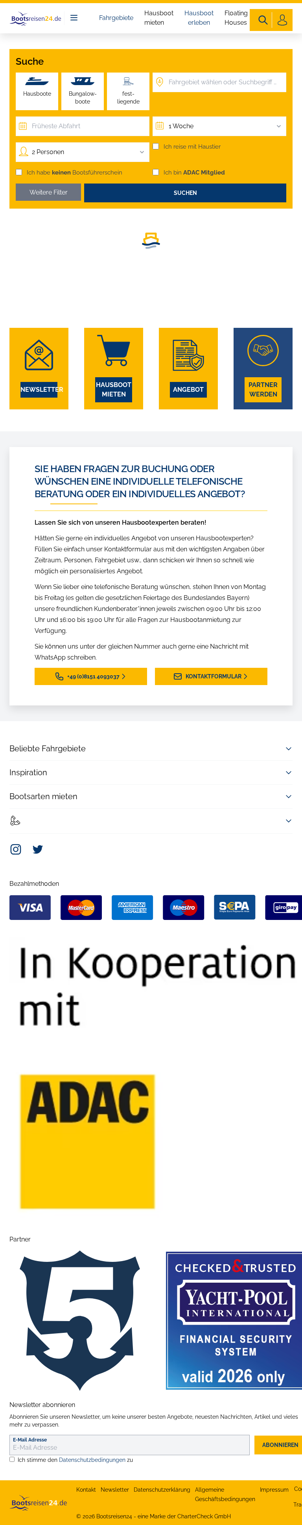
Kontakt (86, 1490)
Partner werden (263, 389)
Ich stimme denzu (75, 1460)
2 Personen (48, 152)
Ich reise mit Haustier (192, 146)
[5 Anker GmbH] (79, 1321)
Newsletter (38, 389)
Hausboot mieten (158, 17)
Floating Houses (236, 17)
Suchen (185, 193)
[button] (151, 239)
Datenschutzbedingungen (92, 1460)
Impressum (274, 1490)
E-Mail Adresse (30, 1440)
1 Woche (181, 126)
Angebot (188, 389)
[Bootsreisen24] (38, 1502)
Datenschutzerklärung (162, 1490)
